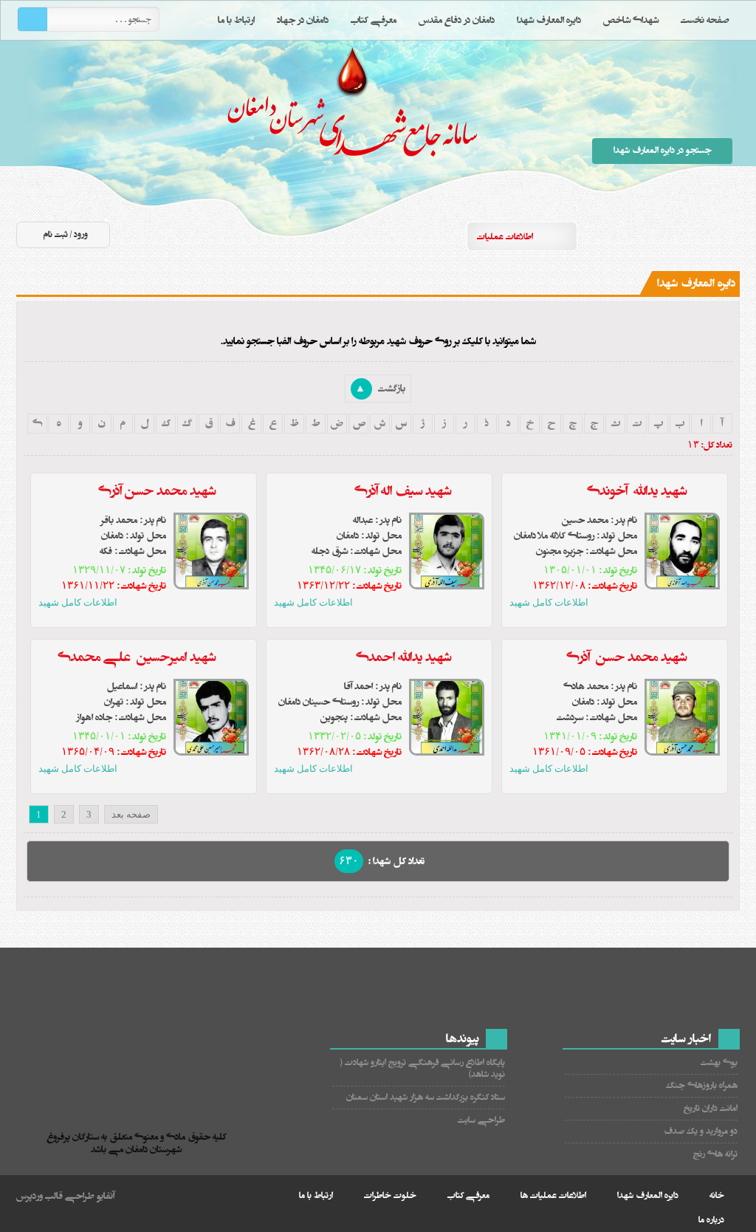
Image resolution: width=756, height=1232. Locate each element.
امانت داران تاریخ (711, 1108)
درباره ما (711, 1219)
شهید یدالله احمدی (402, 657)
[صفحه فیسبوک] (699, 235)
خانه (716, 1195)
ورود (81, 234)
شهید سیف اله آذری (402, 491)
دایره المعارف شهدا (549, 20)
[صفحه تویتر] (672, 235)
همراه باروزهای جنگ (702, 1085)
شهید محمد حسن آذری (157, 491)
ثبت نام (56, 234)
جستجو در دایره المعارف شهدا (663, 150)
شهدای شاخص (631, 20)
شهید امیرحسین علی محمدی (137, 657)
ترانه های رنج (715, 1154)
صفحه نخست (705, 20)
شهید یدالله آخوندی (637, 491)
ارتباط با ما (236, 20)
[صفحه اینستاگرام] (725, 235)
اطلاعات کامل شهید (548, 602)
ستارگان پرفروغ (356, 131)
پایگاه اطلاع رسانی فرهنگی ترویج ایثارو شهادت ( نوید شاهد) (422, 1068)
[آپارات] (646, 235)
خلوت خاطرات (390, 1195)
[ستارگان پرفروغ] (140, 1088)
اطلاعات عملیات (505, 236)
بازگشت (380, 388)
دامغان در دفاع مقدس (457, 20)
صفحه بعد (131, 814)
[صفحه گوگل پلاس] (619, 235)
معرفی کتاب (373, 20)
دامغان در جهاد (303, 20)
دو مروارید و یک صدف (701, 1131)
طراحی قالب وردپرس (55, 1196)
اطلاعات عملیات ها (553, 1195)
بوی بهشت (719, 1062)
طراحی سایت (481, 1120)
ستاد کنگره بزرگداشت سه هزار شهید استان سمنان (425, 1097)
